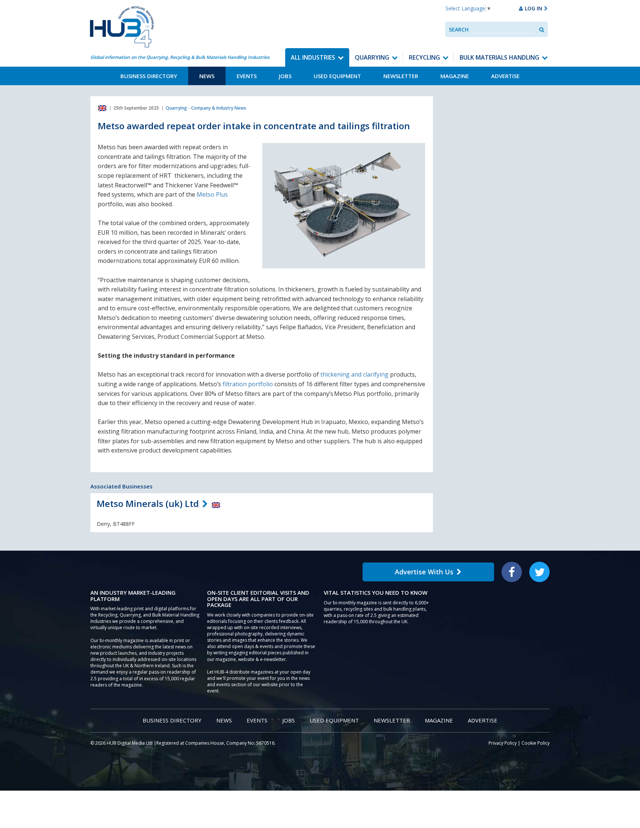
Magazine (454, 76)
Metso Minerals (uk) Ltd (148, 503)
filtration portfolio (248, 384)
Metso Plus (212, 194)
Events (247, 76)
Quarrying (372, 57)
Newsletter (400, 76)
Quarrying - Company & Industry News (206, 108)
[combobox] (504, 29)
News (206, 76)
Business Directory (148, 76)
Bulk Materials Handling (499, 57)
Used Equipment (337, 76)
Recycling (424, 57)
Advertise (505, 76)
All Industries (313, 57)
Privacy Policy (503, 743)
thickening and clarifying (354, 374)
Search (459, 29)
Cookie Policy (535, 743)
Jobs (285, 76)
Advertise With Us (424, 571)
